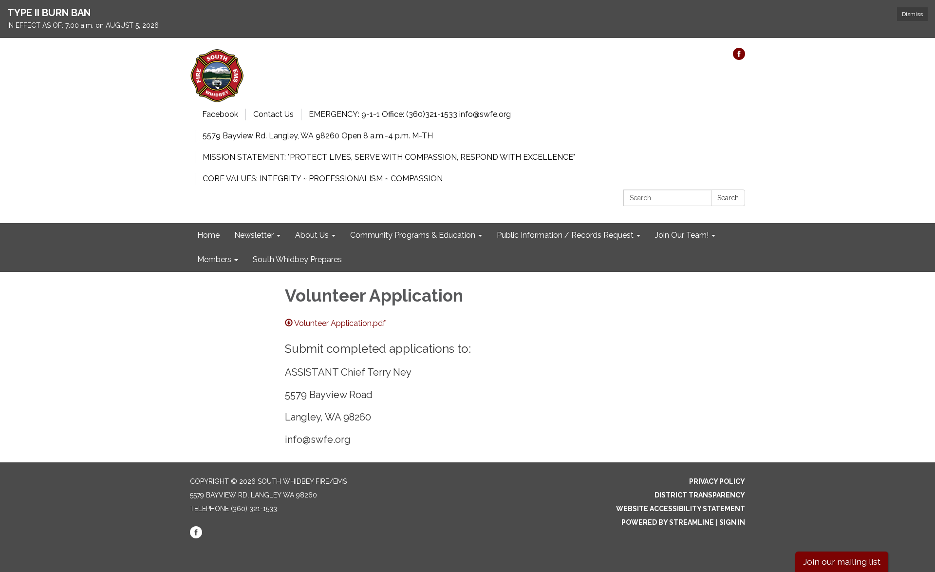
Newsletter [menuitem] (254, 235)
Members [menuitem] (214, 259)
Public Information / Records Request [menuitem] (565, 235)
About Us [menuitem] (312, 235)
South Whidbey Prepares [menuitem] (297, 259)
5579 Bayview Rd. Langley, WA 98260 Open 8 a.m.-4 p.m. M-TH (318, 135)
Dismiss (912, 14)
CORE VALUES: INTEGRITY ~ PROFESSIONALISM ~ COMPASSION (323, 178)
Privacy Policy (717, 481)
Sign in (732, 522)
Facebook (220, 114)
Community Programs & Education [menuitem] (412, 235)
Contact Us (273, 114)
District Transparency (699, 495)
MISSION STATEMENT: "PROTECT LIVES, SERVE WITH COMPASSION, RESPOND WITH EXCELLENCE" (389, 157)
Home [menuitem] (208, 235)
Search (728, 198)
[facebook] (739, 57)
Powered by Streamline (667, 522)
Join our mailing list (841, 561)
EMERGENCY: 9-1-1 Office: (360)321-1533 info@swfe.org (410, 114)
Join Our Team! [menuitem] (682, 235)
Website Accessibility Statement (680, 509)
